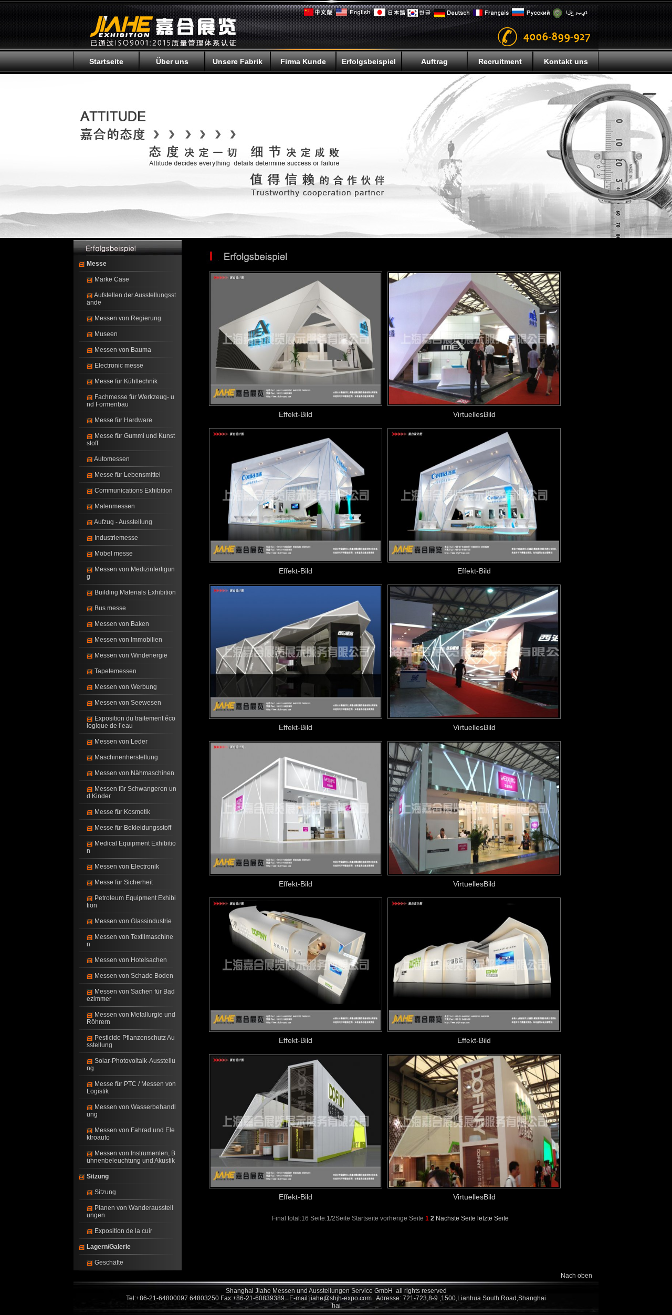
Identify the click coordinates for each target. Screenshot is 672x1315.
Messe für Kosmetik (122, 812)
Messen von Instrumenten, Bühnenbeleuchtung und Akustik (131, 1157)
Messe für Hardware (123, 420)
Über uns (172, 61)
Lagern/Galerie (109, 1246)
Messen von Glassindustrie (133, 921)
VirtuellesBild (474, 414)
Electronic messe (118, 365)
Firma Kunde (303, 61)
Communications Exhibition (133, 490)
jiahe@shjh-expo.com (340, 1298)
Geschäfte (108, 1262)
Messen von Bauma (122, 349)
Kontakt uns (566, 61)
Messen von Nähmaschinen (134, 773)
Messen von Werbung (125, 687)
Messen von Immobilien (128, 639)
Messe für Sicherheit (123, 882)
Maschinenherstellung (126, 757)
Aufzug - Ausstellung (123, 522)
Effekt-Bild (295, 414)
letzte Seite (493, 1218)
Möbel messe (113, 553)
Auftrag (434, 61)
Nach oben (576, 1275)
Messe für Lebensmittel (127, 474)
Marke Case (111, 279)
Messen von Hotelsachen (130, 960)
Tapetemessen (115, 671)
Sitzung (98, 1176)
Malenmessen (114, 506)
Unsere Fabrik (237, 61)
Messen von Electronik (126, 866)
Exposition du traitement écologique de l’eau (131, 722)
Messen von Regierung (127, 318)
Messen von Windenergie (130, 655)
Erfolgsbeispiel (369, 61)
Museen (106, 334)
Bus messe (110, 608)
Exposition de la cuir (123, 1231)
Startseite (106, 61)
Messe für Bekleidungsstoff (132, 827)
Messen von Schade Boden (133, 975)
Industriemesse (116, 537)
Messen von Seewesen (127, 702)
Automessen (112, 459)
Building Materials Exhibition (135, 592)
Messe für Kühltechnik (126, 381)
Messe (97, 263)
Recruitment (500, 61)
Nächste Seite (456, 1218)
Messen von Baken (121, 624)
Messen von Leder (121, 741)
